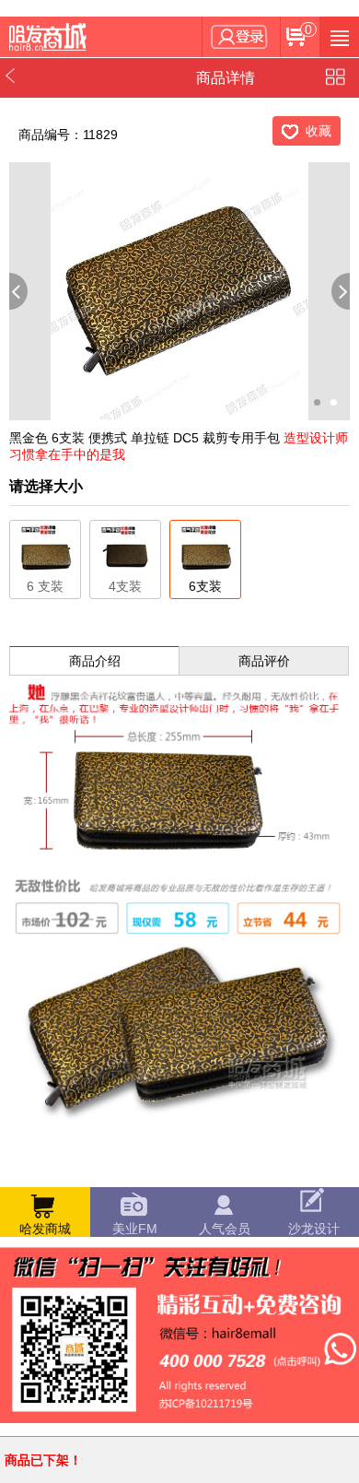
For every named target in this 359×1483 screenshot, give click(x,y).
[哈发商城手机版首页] (50, 37)
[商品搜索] (339, 37)
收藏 (318, 131)
